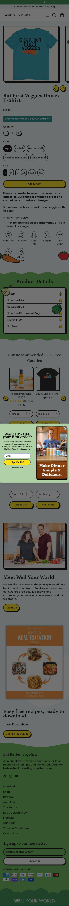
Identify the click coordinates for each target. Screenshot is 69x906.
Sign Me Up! (17, 462)
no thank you (17, 468)
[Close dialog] (65, 427)
